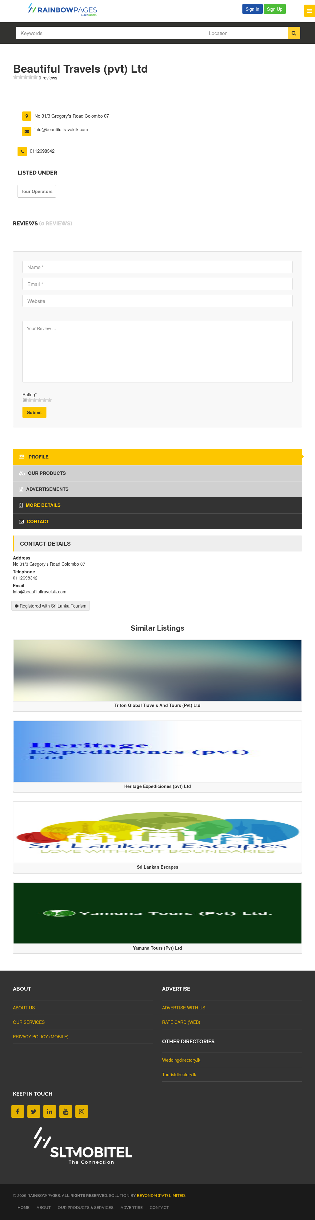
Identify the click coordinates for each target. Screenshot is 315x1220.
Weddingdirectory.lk (181, 1060)
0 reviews (48, 78)
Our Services (29, 1022)
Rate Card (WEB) (181, 1022)
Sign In (252, 9)
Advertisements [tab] (47, 489)
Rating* (29, 394)
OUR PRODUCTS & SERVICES (86, 1207)
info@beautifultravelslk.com (61, 129)
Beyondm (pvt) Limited (161, 1195)
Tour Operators (37, 191)
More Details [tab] (43, 505)
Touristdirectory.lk (179, 1074)
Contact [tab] (38, 521)
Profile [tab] (38, 456)
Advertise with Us (183, 1007)
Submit (34, 412)
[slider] (25, 77)
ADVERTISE (132, 1207)
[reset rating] (24, 400)
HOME (24, 1207)
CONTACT (159, 1207)
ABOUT (44, 1207)
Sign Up (274, 9)
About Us (24, 1007)
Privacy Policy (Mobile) (41, 1036)
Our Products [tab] (47, 473)
